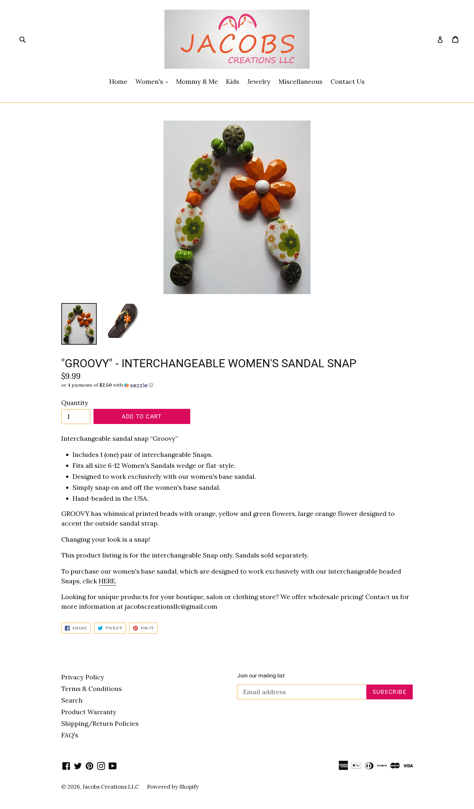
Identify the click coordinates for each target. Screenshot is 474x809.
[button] (237, 385)
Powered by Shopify (173, 786)
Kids (232, 81)
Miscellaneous (300, 81)
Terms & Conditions (91, 689)
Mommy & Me (197, 81)
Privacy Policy (82, 677)
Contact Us (348, 81)
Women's (153, 81)
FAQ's (69, 735)
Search (72, 700)
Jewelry (259, 81)
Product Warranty (88, 712)
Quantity (74, 403)
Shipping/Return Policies (100, 723)
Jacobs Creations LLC (111, 786)
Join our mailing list (261, 675)
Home (118, 81)
